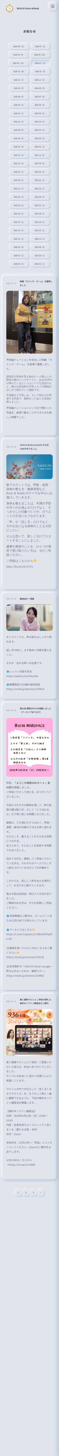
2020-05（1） (40, 255)
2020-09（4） (19, 247)
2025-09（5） (40, 88)
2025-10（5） (19, 88)
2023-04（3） (19, 180)
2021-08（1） (40, 213)
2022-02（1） (19, 205)
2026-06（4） (18, 54)
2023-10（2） (19, 163)
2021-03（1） (40, 230)
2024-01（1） (40, 146)
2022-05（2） (19, 197)
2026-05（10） (40, 54)
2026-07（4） (40, 46)
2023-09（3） (40, 163)
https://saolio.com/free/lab (22, 676)
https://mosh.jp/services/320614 (25, 689)
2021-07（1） (19, 222)
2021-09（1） (19, 213)
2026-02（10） (19, 71)
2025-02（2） (40, 113)
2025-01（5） (19, 121)
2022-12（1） (19, 188)
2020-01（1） (40, 264)
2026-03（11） (40, 63)
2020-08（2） (40, 247)
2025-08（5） (19, 96)
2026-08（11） (19, 46)
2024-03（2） (19, 146)
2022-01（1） (40, 205)
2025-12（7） (19, 80)
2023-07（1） (19, 172)
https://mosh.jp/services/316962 (25, 975)
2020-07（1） (19, 255)
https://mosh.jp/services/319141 (25, 957)
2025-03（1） (19, 113)
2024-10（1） (40, 121)
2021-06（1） (40, 222)
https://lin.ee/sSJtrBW (22, 1164)
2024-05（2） (40, 138)
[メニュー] (52, 6)
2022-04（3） (40, 197)
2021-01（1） (19, 239)
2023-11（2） (40, 155)
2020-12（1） (40, 239)
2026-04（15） (19, 63)
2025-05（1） (19, 105)
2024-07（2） (40, 130)
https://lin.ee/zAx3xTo (19, 566)
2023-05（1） (40, 172)
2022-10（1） (40, 188)
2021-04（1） (19, 230)
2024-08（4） (19, 130)
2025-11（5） (40, 80)
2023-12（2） (19, 155)
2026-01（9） (40, 71)
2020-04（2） (19, 264)
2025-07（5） (40, 96)
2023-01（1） (40, 180)
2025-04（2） (40, 105)
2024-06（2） (19, 138)
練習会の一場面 (27, 598)
